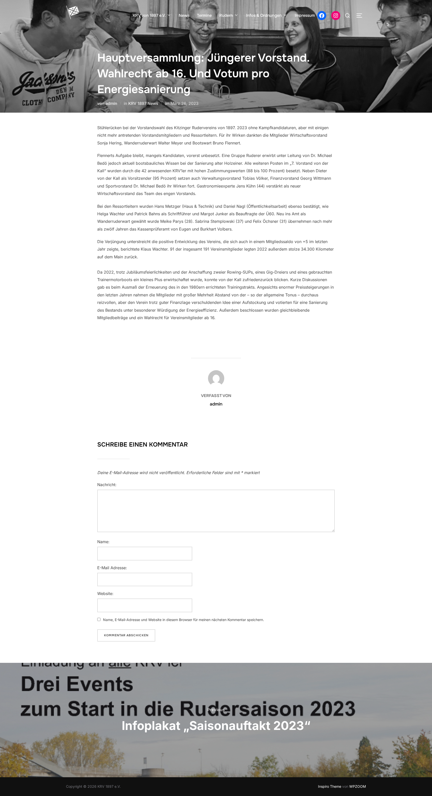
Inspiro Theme (329, 786)
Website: (105, 593)
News (184, 15)
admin (111, 103)
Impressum (305, 15)
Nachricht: (106, 484)
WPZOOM (357, 786)
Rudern (226, 15)
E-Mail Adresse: (112, 567)
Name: (103, 541)
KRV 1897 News (143, 103)
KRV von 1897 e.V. (149, 15)
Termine (204, 15)
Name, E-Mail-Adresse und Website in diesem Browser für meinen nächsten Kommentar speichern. (183, 620)
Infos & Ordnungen (264, 15)
